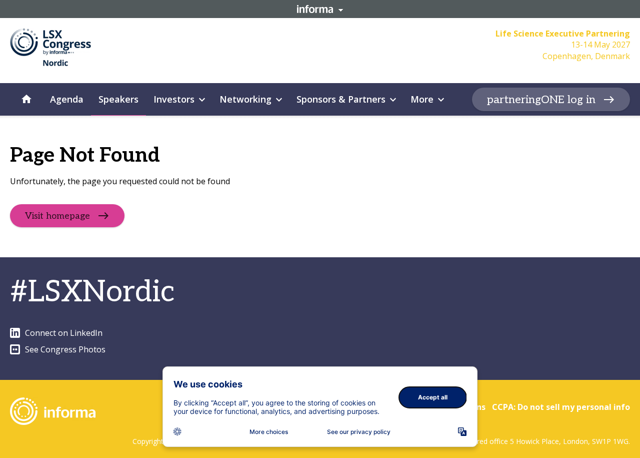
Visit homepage (57, 216)
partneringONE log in (541, 99)
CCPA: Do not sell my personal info (561, 406)
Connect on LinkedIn (63, 332)
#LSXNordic (92, 292)
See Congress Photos (65, 349)
